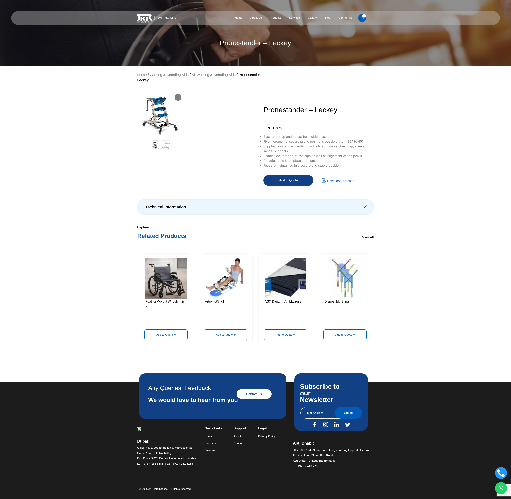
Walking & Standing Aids (169, 75)
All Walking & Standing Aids (214, 75)
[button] (501, 488)
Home (238, 17)
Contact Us (345, 17)
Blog (327, 17)
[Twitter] (348, 425)
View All (368, 237)
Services (294, 17)
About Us (256, 17)
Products (275, 17)
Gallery (312, 17)
